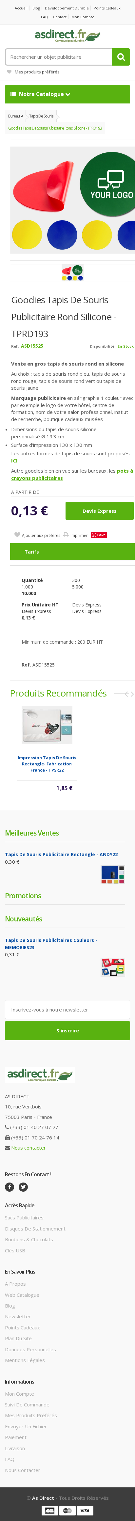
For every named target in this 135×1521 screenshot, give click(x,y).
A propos (15, 1283)
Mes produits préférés (37, 72)
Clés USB (15, 1250)
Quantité (32, 580)
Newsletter (18, 1316)
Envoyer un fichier (26, 1426)
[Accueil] (67, 36)
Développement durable (67, 8)
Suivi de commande (27, 1404)
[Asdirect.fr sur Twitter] (23, 1187)
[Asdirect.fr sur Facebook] (9, 1187)
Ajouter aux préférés (41, 535)
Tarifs (32, 551)
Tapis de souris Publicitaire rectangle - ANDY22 (61, 854)
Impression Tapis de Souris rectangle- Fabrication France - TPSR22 (47, 764)
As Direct (43, 1498)
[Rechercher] (121, 57)
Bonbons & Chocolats (29, 1239)
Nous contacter (28, 1147)
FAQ (44, 16)
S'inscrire (67, 1030)
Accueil (21, 8)
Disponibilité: (102, 346)
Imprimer (79, 535)
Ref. (15, 346)
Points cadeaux (107, 8)
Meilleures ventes (32, 833)
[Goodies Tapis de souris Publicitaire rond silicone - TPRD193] (72, 272)
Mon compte (82, 16)
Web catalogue (22, 1295)
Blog (36, 8)
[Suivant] (132, 693)
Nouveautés (23, 918)
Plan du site (18, 1338)
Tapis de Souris (41, 116)
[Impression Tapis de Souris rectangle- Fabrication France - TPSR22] (47, 725)
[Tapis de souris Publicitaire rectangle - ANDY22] (113, 874)
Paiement (16, 1437)
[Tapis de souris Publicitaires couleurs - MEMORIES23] (113, 967)
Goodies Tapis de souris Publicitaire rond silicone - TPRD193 (55, 128)
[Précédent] (126, 693)
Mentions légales (25, 1360)
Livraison (15, 1448)
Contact (60, 16)
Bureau (14, 116)
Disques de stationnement (35, 1228)
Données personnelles (30, 1349)
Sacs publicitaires (24, 1217)
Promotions (23, 895)
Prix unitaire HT (40, 605)
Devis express (100, 511)
